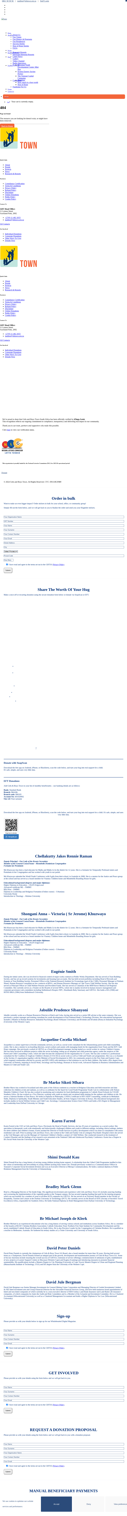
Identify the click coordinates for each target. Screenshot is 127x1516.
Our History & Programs (22, 39)
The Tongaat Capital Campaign (26, 77)
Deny (89, 1504)
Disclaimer (9, 192)
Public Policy (10, 197)
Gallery (15, 59)
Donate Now (10, 240)
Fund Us (10, 65)
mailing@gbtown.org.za (26, 1)
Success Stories (19, 44)
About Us (10, 35)
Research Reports (19, 52)
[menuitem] (65, 5)
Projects (8, 169)
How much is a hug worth (28, 82)
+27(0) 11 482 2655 (13, 218)
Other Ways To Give (13, 238)
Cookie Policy (10, 199)
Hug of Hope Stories (21, 46)
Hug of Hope (23, 85)
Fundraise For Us (19, 87)
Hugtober (21, 80)
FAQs (15, 48)
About (7, 165)
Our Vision (17, 37)
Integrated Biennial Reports (23, 54)
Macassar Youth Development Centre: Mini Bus (28, 67)
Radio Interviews (19, 63)
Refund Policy (10, 190)
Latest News (17, 56)
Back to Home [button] (7, 126)
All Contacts (5, 224)
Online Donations (12, 195)
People (10, 50)
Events (10, 89)
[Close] (126, 0)
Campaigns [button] (17, 80)
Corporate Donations (13, 236)
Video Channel (18, 61)
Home (9, 33)
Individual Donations (13, 234)
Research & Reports (13, 174)
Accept (56, 1504)
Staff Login (44, 1)
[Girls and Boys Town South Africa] (63, 23)
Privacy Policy (10, 188)
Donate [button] (4, 473)
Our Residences (19, 41)
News (9, 57)
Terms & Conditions (13, 186)
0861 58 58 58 (8, 1)
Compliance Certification (15, 184)
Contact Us (11, 91)
